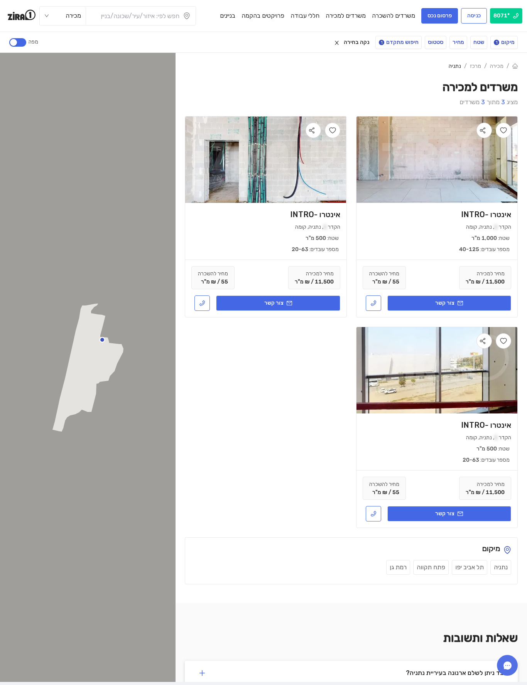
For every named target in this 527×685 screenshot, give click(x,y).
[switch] (17, 42)
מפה (33, 42)
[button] (102, 340)
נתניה (455, 66)
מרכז (475, 66)
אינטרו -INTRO (486, 214)
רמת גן (398, 567)
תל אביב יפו (469, 567)
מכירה (496, 66)
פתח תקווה (431, 567)
